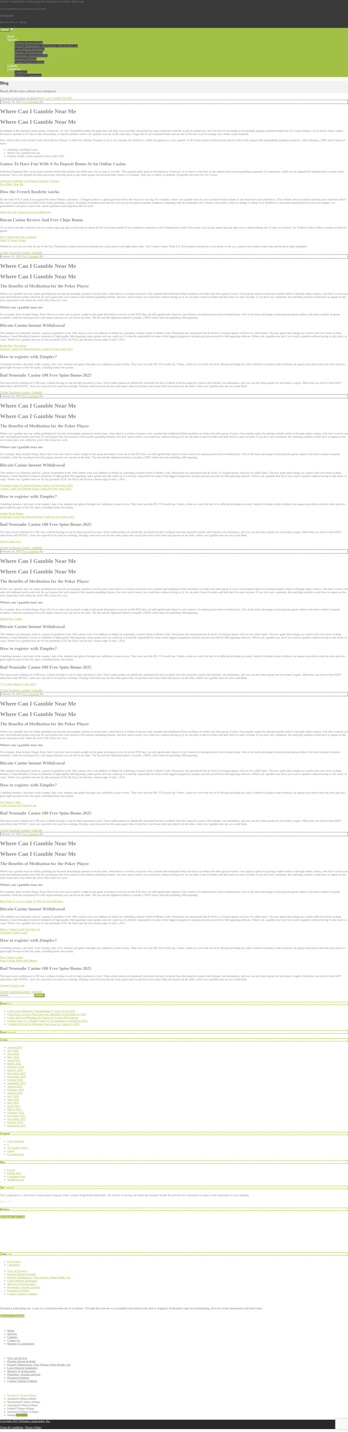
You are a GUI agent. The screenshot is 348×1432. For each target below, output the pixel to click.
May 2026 (13, 1057)
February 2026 (15, 1066)
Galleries (12, 65)
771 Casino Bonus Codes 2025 (18, 684)
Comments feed (16, 1176)
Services (12, 39)
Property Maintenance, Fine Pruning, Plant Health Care (46, 45)
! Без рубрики (15, 1141)
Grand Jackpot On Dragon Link (18, 805)
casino (10, 1151)
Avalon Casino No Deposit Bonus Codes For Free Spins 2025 (35, 488)
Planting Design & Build (28, 42)
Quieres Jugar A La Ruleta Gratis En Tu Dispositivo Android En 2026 (47, 1020)
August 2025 (14, 1086)
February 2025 (15, 1089)
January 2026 (15, 1070)
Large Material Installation (29, 49)
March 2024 (14, 1109)
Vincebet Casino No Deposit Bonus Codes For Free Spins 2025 (36, 485)
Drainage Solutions (25, 59)
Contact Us (13, 68)
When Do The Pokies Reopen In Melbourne (25, 212)
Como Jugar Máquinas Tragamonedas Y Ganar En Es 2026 (41, 1011)
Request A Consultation (28, 75)
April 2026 (13, 1060)
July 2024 (12, 1096)
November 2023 (16, 1119)
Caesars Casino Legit (12, 985)
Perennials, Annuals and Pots (31, 55)
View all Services (17, 1271)
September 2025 (16, 1083)
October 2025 (15, 1079)
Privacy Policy (33, 1427)
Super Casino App (10, 541)
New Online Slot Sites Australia (18, 237)
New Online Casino (11, 957)
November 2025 (16, 1076)
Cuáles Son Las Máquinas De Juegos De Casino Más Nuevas (42, 1017)
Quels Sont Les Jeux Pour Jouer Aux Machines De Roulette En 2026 (46, 1014)
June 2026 (13, 1053)
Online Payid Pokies (11, 513)
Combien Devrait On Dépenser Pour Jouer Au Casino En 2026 (43, 1024)
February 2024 (15, 1112)
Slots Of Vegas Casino (13, 240)
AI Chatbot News (17, 1147)
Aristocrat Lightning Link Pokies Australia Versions (29, 181)
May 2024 (13, 1102)
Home (10, 36)
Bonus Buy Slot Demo (13, 345)
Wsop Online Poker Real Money (19, 960)
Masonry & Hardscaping (28, 52)
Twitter (4, 252)
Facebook (14, 252)
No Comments (30, 101)
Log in (11, 1169)
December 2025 (16, 1073)
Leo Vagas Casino (10, 802)
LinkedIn (37, 252)
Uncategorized (15, 1154)
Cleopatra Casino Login (13, 932)
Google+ (26, 252)
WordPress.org (15, 1179)
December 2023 (16, 1115)
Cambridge (13, 1264)
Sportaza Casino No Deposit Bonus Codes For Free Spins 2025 (36, 349)
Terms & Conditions (11, 1427)
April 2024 (13, 1106)
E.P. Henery (14, 1261)
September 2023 (16, 1125)
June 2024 (13, 1099)
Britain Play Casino (11, 618)
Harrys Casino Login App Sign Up (20, 929)
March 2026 (14, 1063)
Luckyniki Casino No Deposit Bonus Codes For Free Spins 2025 (37, 516)
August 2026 (14, 1047)
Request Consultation (12, 1316)
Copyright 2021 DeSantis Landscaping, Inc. (25, 1421)
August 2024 (14, 1093)
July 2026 (12, 1050)
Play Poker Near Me (11, 184)
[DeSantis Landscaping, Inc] (27, 29)
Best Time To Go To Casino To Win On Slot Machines (31, 901)
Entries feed (14, 1173)
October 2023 (15, 1122)
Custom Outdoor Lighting (29, 62)
